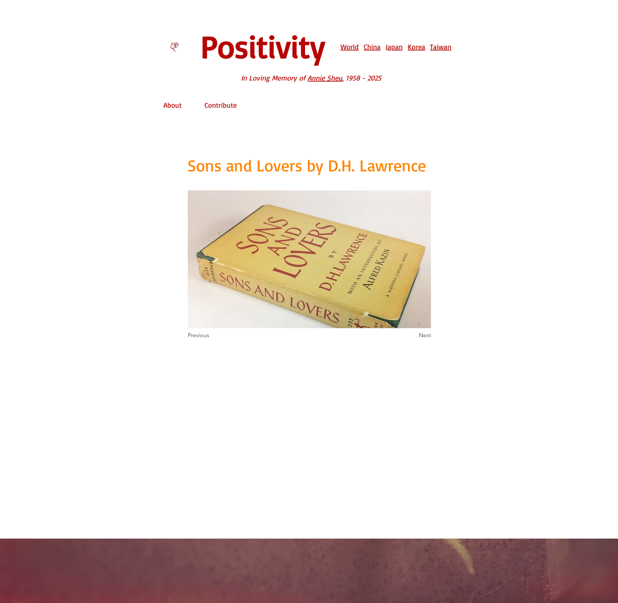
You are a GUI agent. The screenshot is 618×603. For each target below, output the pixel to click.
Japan (394, 46)
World (349, 46)
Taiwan (440, 46)
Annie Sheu (325, 77)
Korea (416, 46)
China (372, 46)
